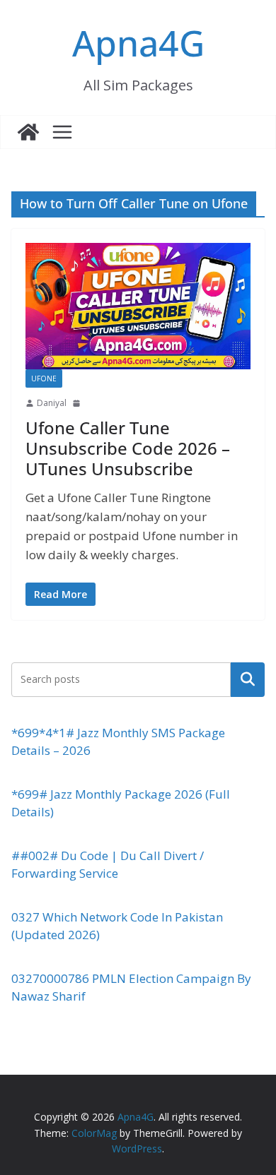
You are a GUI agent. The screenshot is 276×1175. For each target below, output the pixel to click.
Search (248, 679)
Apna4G (138, 43)
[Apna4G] (28, 132)
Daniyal (52, 403)
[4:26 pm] (78, 403)
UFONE (44, 378)
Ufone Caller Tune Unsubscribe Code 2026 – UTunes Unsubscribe (127, 448)
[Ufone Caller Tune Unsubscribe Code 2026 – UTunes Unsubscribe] (138, 306)
